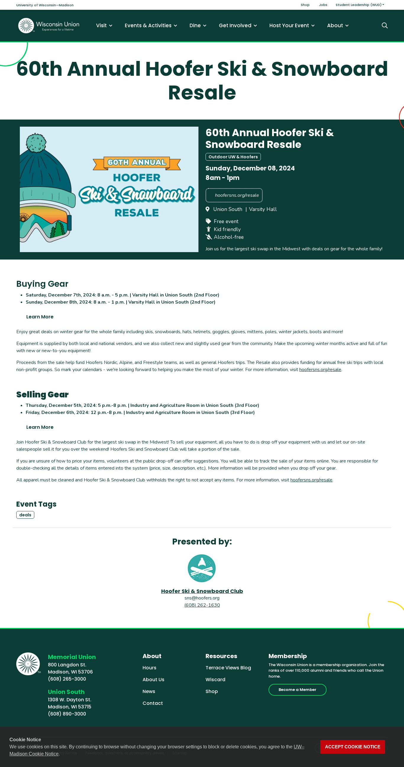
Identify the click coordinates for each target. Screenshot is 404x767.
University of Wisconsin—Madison (45, 5)
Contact (153, 703)
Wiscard (215, 679)
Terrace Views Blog (228, 667)
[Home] (48, 25)
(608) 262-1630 (202, 605)
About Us (153, 679)
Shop (305, 4)
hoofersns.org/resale (320, 369)
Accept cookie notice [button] (352, 747)
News (149, 691)
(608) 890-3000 (67, 713)
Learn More (40, 316)
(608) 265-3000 (67, 679)
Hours (149, 667)
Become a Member (297, 689)
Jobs (323, 4)
